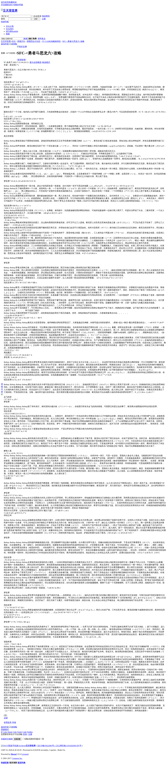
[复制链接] (21, 60)
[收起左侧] (22, 46)
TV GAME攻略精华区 (51, 41)
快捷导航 (5, 22)
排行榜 (12, 31)
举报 (14, 722)
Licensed (25, 754)
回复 (6, 718)
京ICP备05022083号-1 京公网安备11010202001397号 (59, 746)
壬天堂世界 (6, 41)
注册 (44, 19)
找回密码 (46, 16)
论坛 (10, 29)
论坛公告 (10, 26)
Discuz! (14, 754)
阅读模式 (46, 62)
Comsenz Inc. (17, 758)
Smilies (30, 732)
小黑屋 (9, 746)
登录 (25, 734)
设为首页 (5, 2)
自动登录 (37, 16)
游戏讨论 (21, 41)
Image (10, 732)
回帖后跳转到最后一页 (34, 739)
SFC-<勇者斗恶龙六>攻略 (73, 41)
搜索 (8, 34)
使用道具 (8, 722)
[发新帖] (13, 44)
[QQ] (3, 746)
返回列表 (5, 44)
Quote (19, 732)
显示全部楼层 (35, 62)
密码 (3, 19)
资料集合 (41, 38)
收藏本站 (13, 2)
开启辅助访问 (7, 5)
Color (5, 732)
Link (15, 732)
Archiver (22, 746)
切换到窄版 (18, 5)
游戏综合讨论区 (33, 41)
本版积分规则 (7, 739)
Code (24, 732)
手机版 (15, 746)
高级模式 (5, 729)
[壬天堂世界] (9, 10)
